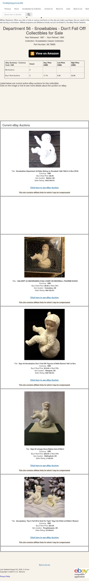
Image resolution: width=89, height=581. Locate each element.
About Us (59, 9)
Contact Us (48, 9)
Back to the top (44, 565)
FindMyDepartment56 (13, 2)
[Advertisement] (44, 104)
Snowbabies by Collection (31, 9)
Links (68, 9)
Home (16, 9)
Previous (8, 9)
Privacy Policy (5, 576)
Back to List (78, 9)
